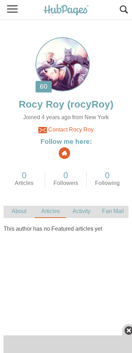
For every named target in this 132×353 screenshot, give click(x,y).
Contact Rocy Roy (70, 130)
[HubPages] (66, 10)
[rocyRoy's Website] (64, 153)
